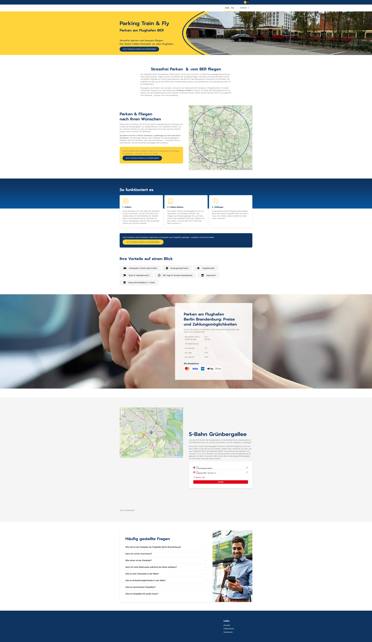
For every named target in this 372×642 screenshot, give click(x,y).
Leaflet (171, 457)
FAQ (232, 8)
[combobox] (220, 467)
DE (245, 2)
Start (197, 466)
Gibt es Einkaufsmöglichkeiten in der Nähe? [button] (145, 580)
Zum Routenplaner (127, 510)
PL (248, 2)
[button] (151, 432)
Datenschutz (229, 629)
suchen (220, 482)
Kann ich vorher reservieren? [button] (138, 554)
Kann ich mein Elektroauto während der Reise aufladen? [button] (151, 567)
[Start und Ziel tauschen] (247, 472)
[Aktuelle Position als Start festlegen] (247, 468)
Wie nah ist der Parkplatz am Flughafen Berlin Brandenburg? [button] (153, 547)
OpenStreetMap (179, 457)
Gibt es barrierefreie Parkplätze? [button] (140, 587)
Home (227, 8)
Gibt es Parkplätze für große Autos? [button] (141, 594)
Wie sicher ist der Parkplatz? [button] (138, 560)
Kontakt (243, 8)
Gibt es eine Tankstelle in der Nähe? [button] (142, 574)
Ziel (197, 471)
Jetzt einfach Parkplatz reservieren (139, 49)
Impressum (228, 632)
